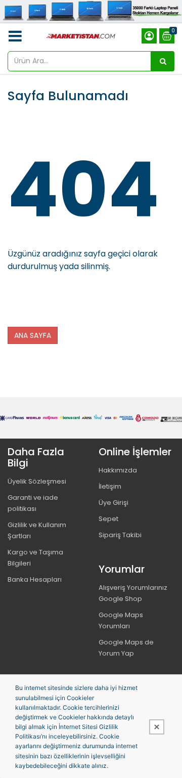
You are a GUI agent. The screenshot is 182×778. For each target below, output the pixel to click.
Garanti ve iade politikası (33, 503)
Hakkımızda (118, 470)
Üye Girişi (113, 502)
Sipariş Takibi (120, 535)
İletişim (110, 486)
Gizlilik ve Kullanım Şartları (37, 530)
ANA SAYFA (32, 335)
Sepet (108, 519)
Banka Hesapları (35, 579)
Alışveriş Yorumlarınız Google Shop (133, 593)
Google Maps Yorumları (121, 620)
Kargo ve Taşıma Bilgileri (35, 557)
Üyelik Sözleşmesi (37, 481)
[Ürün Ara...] (162, 61)
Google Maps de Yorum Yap (126, 647)
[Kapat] (156, 726)
